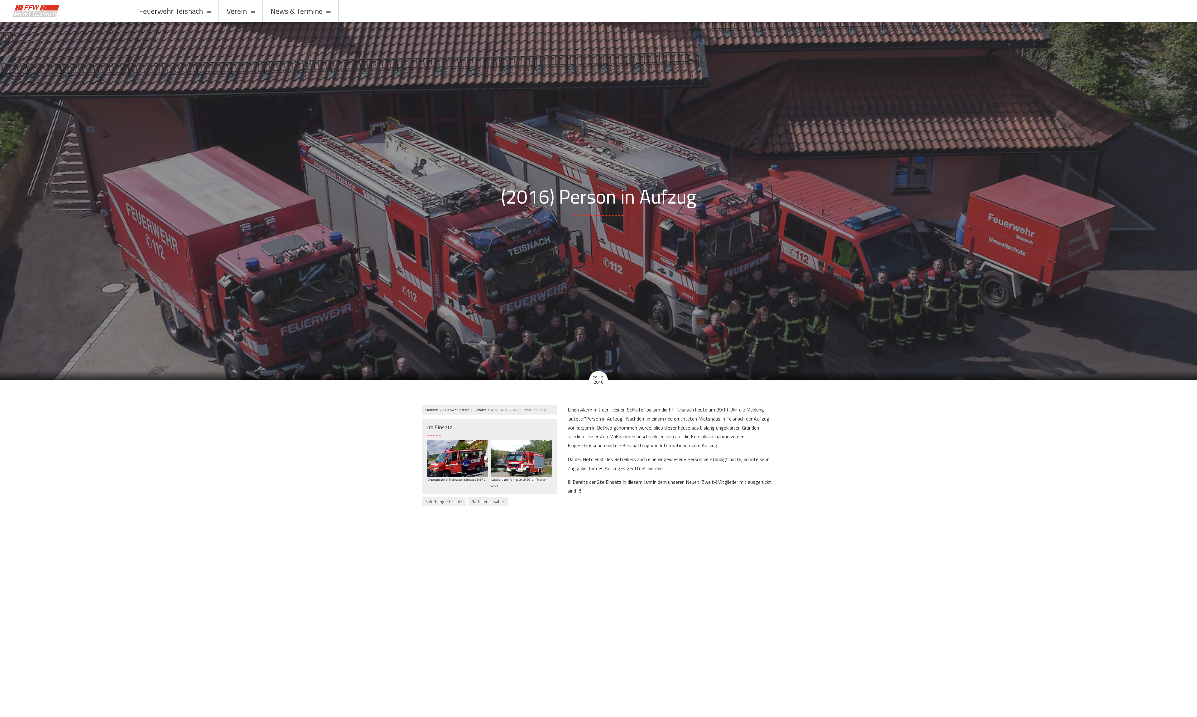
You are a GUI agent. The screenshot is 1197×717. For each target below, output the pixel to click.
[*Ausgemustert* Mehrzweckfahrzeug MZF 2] (457, 458)
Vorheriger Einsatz (445, 501)
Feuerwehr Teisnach (171, 11)
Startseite (431, 409)
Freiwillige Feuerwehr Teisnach (66, 11)
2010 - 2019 (499, 409)
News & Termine (297, 11)
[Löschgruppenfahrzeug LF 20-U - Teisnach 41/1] (521, 458)
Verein (237, 11)
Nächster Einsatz (486, 501)
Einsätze (480, 409)
